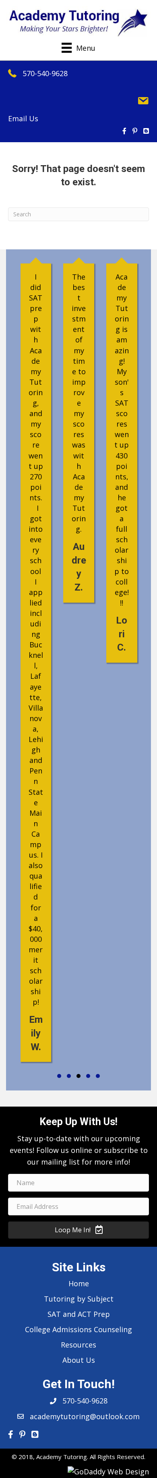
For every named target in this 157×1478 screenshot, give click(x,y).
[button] (59, 1076)
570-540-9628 (45, 73)
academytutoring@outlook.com (85, 1416)
